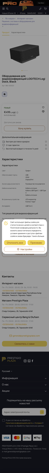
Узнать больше (38, 236)
